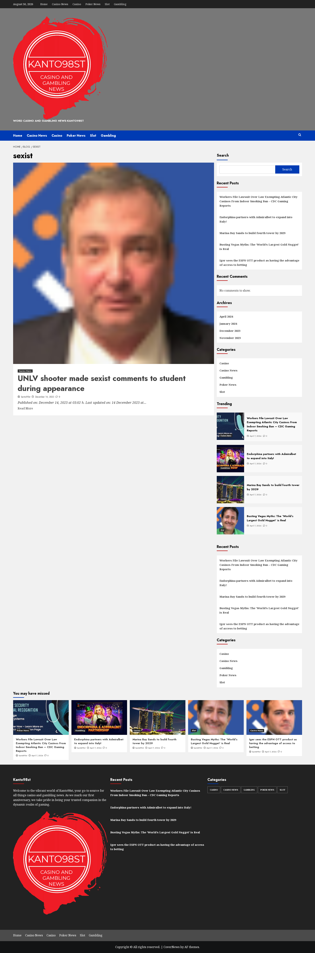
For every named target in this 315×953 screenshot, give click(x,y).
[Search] (300, 135)
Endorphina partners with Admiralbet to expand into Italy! (255, 219)
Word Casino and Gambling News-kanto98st (48, 121)
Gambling (120, 4)
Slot (107, 4)
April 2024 (226, 316)
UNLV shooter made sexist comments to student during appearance (102, 383)
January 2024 (228, 323)
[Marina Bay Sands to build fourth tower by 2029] (157, 717)
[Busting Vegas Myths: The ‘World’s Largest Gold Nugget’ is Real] (216, 717)
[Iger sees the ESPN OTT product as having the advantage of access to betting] (274, 717)
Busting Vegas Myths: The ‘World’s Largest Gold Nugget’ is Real (259, 247)
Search (223, 155)
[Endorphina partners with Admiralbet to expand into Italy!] (99, 717)
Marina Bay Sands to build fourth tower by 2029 (252, 233)
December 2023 (229, 331)
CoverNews (172, 947)
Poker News (92, 4)
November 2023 (230, 338)
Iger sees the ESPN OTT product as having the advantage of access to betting (259, 263)
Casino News (60, 4)
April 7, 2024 (37, 755)
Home (44, 4)
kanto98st (25, 396)
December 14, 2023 (44, 396)
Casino (77, 4)
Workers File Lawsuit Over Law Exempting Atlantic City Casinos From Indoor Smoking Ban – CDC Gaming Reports (258, 201)
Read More (25, 408)
